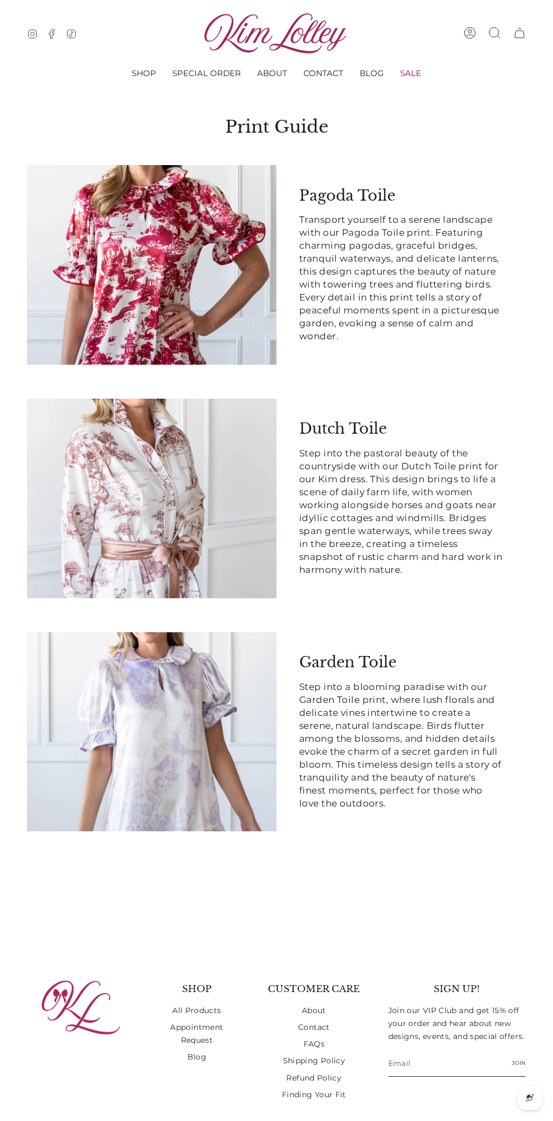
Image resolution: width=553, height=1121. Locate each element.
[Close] (467, 475)
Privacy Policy (353, 615)
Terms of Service (416, 615)
